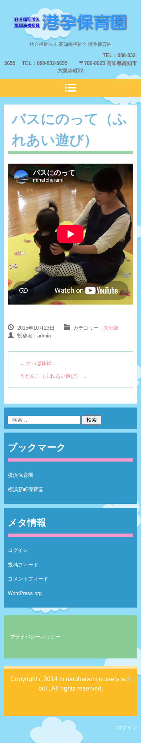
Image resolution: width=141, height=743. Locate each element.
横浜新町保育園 (25, 489)
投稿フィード (23, 565)
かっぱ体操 (36, 363)
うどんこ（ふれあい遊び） (53, 376)
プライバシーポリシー (35, 637)
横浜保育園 (20, 475)
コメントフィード (28, 579)
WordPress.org (25, 593)
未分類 (111, 328)
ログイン (18, 550)
